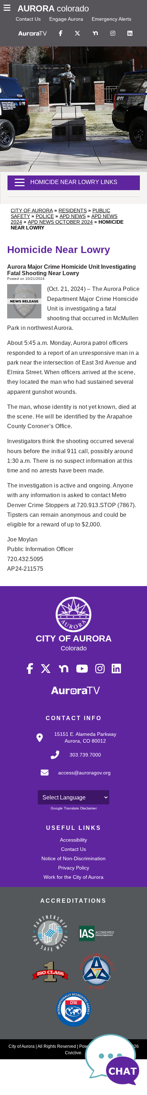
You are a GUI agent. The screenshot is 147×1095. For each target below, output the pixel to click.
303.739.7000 (85, 755)
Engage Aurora (66, 19)
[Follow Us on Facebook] (60, 33)
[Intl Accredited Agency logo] (73, 1010)
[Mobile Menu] (9, 9)
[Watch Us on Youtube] (82, 669)
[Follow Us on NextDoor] (95, 33)
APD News (73, 216)
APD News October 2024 (60, 222)
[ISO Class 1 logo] (50, 972)
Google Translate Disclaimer (74, 808)
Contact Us (28, 19)
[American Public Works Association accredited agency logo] (97, 972)
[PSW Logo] (50, 934)
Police (45, 216)
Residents (73, 210)
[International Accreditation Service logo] (97, 934)
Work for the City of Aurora (73, 877)
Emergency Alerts (111, 19)
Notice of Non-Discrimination (73, 858)
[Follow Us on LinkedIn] (129, 33)
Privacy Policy (73, 868)
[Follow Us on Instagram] (112, 33)
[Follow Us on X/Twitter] (77, 33)
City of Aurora (32, 210)
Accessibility (73, 840)
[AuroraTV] (32, 33)
